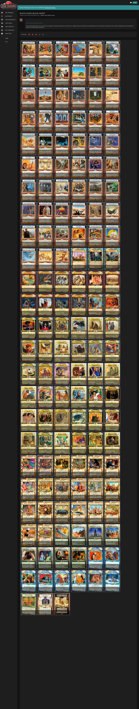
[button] (131, 2)
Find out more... (50, 7)
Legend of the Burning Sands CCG (29, 15)
